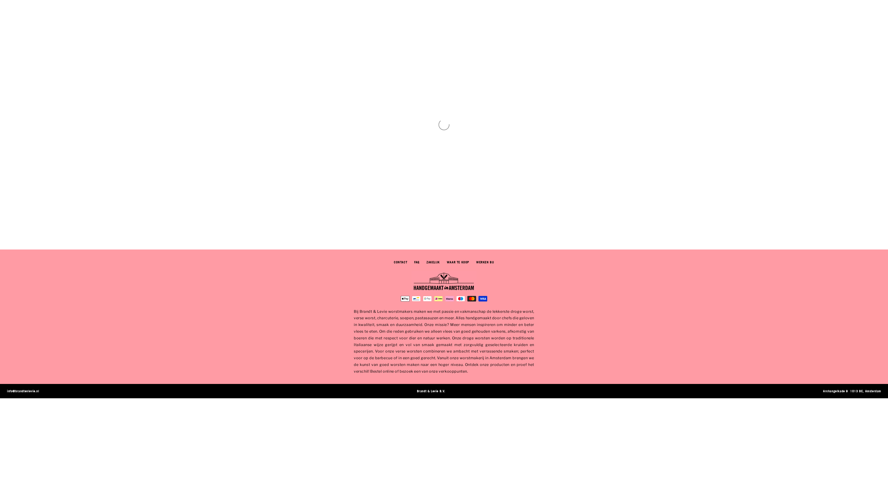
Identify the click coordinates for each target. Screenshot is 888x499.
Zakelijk (433, 262)
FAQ (416, 262)
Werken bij (485, 262)
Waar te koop (458, 262)
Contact (400, 262)
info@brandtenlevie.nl (23, 391)
